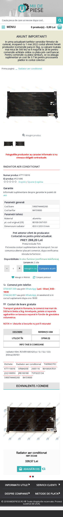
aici (5, 195)
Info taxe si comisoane (31, 344)
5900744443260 (12, 377)
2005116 (35, 368)
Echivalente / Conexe (32, 386)
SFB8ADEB (23, 368)
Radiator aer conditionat (28, 364)
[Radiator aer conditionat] (31, 104)
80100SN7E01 (49, 368)
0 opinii (22, 181)
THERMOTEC (50, 364)
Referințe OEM (45, 332)
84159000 (27, 377)
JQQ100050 (9, 373)
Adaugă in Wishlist (22, 277)
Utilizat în (17, 338)
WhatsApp (31, 288)
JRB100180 (23, 373)
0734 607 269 (9, 288)
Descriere (17, 332)
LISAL (37, 503)
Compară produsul (43, 277)
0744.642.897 (9, 295)
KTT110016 (9, 368)
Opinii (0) (45, 338)
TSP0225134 (38, 373)
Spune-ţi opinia (35, 181)
